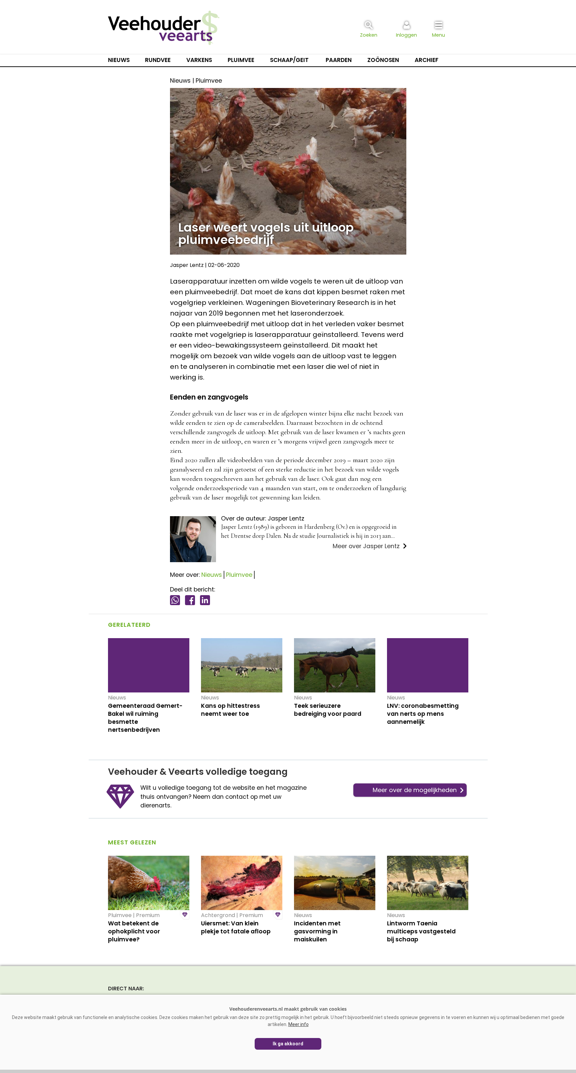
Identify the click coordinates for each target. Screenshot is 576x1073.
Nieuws (119, 60)
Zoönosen (383, 60)
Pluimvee (241, 60)
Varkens (199, 60)
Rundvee (158, 60)
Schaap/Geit (289, 60)
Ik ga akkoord (288, 1043)
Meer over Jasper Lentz (366, 546)
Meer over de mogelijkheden (415, 790)
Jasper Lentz (187, 265)
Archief (426, 60)
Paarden (339, 60)
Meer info (298, 1024)
